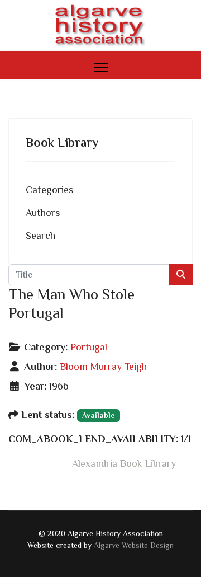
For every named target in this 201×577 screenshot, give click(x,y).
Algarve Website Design (134, 545)
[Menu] (101, 68)
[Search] (181, 274)
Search (40, 235)
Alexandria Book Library (124, 463)
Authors (43, 212)
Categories (49, 189)
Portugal (88, 347)
